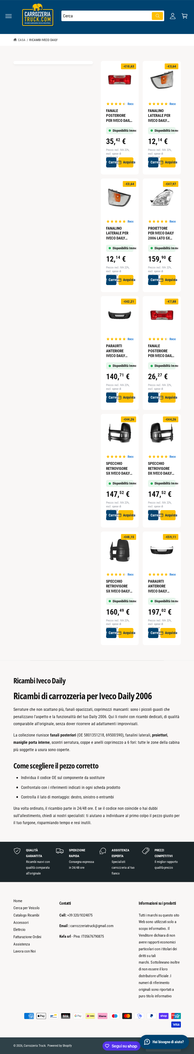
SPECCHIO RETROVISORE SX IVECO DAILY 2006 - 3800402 (118, 586)
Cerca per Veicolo (26, 908)
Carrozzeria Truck (34, 1045)
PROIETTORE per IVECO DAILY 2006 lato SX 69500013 (161, 233)
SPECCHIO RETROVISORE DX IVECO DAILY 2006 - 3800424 (160, 468)
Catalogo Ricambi (26, 915)
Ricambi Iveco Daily (43, 40)
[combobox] (112, 16)
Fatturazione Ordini (27, 937)
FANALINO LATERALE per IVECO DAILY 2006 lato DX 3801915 (117, 233)
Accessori (21, 922)
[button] (8, 16)
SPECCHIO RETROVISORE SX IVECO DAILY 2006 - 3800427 (118, 468)
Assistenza (21, 944)
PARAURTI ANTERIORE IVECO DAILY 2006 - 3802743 (160, 586)
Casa (22, 40)
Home (17, 901)
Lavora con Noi (24, 951)
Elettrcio (19, 929)
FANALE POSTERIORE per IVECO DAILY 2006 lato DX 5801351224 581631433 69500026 (161, 351)
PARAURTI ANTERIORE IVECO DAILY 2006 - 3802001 (118, 351)
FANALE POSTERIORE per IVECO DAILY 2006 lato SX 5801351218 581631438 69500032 (119, 116)
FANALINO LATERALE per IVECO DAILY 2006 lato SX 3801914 (159, 116)
